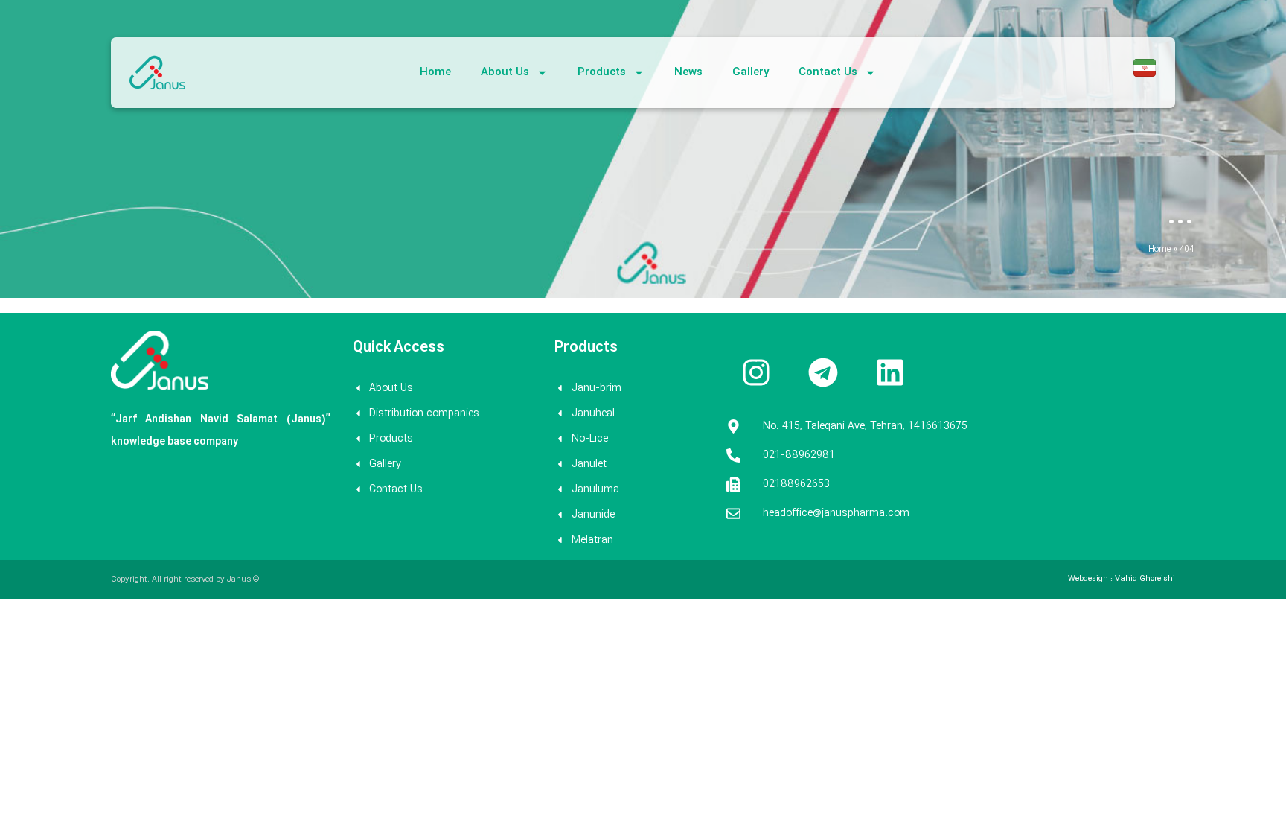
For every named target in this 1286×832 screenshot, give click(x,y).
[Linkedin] (890, 372)
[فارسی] (1145, 76)
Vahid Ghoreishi (1145, 579)
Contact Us (828, 72)
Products (602, 72)
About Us (505, 72)
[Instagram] (756, 372)
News (688, 72)
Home (435, 72)
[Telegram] (823, 372)
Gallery (750, 72)
